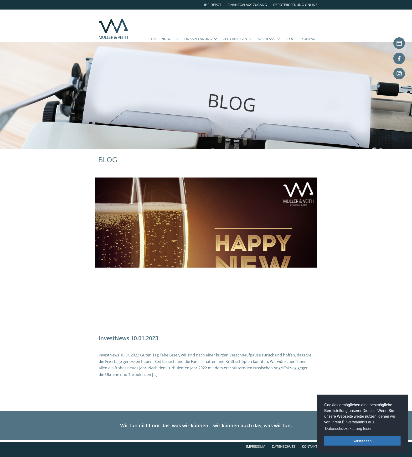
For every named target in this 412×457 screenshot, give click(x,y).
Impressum (255, 446)
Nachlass (266, 39)
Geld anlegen (235, 39)
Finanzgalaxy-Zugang (247, 4)
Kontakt (309, 39)
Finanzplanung (198, 39)
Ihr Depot (212, 4)
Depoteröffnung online (295, 4)
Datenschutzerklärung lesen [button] (348, 429)
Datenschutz (283, 446)
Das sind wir (162, 39)
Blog (289, 39)
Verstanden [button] (362, 441)
